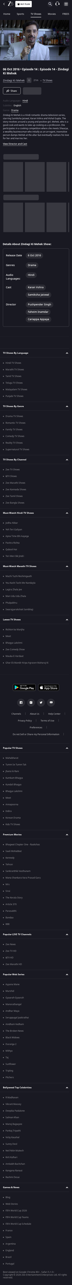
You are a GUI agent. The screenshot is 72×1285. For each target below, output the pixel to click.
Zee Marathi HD (14, 965)
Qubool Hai (11, 550)
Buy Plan (25, 4)
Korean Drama (13, 819)
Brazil (8, 1258)
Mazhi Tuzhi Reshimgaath (19, 577)
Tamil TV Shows (13, 377)
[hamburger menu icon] (66, 4)
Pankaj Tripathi (13, 1132)
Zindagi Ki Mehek (14, 79)
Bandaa (9, 918)
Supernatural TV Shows (17, 450)
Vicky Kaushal (12, 1138)
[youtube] (50, 704)
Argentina (11, 1245)
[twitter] (40, 704)
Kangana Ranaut (14, 1171)
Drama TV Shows (14, 417)
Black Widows (13, 1038)
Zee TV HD (11, 952)
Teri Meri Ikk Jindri (15, 557)
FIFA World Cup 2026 (16, 1211)
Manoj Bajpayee (14, 1125)
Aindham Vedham (15, 1025)
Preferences (34, 728)
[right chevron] (7, 175)
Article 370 (11, 905)
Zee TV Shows (13, 470)
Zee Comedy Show (15, 650)
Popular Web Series (13, 975)
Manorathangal (13, 1005)
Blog (8, 1198)
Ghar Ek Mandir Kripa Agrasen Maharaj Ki (27, 664)
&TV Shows (11, 477)
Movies (52, 14)
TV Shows (36, 14)
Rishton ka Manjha (15, 630)
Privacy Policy (23, 722)
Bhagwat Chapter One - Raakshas (23, 845)
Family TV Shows (14, 430)
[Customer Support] (57, 4)
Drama (14, 109)
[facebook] (20, 704)
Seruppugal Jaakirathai (17, 1018)
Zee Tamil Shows (14, 497)
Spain (8, 1238)
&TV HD (9, 958)
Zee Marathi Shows (15, 484)
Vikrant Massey (13, 1105)
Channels (15, 715)
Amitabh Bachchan (15, 1165)
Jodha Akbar (12, 524)
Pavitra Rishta (13, 544)
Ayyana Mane (13, 985)
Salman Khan (12, 1118)
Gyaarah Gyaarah (15, 998)
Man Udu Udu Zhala (16, 597)
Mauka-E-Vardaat (14, 657)
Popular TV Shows (13, 749)
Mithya (9, 1052)
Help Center (53, 715)
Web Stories (12, 1205)
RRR (7, 925)
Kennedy (10, 859)
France (9, 1231)
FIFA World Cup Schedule (18, 1225)
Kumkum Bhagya (14, 779)
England (10, 1251)
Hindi (25, 99)
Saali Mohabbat (14, 852)
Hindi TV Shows (13, 364)
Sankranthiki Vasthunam (18, 872)
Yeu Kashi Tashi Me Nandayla (20, 584)
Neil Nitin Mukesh (15, 1151)
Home (6, 14)
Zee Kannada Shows (16, 490)
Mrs (8, 885)
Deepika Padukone (15, 1112)
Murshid (10, 992)
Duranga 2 (11, 1045)
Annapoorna (12, 805)
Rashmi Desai (13, 1178)
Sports (20, 14)
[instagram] (30, 704)
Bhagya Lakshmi (14, 644)
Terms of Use (46, 722)
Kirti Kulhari (11, 1158)
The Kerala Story (14, 898)
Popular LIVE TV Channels (17, 935)
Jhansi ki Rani (12, 772)
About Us (33, 715)
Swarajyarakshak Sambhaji (19, 610)
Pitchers (10, 1078)
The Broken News (15, 1032)
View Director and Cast (15, 142)
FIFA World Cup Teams (17, 1218)
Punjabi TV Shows (14, 397)
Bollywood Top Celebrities (17, 1088)
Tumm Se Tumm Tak (16, 765)
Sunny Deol (11, 1145)
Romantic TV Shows (15, 424)
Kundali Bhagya (13, 785)
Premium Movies (12, 835)
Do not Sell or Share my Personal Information (34, 735)
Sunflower (11, 1065)
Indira (9, 812)
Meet (8, 637)
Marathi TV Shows (15, 370)
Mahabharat (12, 759)
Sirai (8, 892)
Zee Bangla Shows (15, 504)
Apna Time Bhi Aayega (17, 537)
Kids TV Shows (13, 825)
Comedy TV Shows (15, 437)
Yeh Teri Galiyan (14, 530)
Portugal (10, 1265)
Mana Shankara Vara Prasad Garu (23, 879)
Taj (7, 1058)
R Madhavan (12, 1098)
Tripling (9, 1072)
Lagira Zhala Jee (14, 590)
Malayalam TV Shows (16, 390)
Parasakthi (11, 912)
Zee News (11, 945)
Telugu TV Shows (14, 384)
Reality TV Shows (14, 444)
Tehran (9, 865)
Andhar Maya (12, 1012)
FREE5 (65, 14)
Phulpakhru (11, 604)
